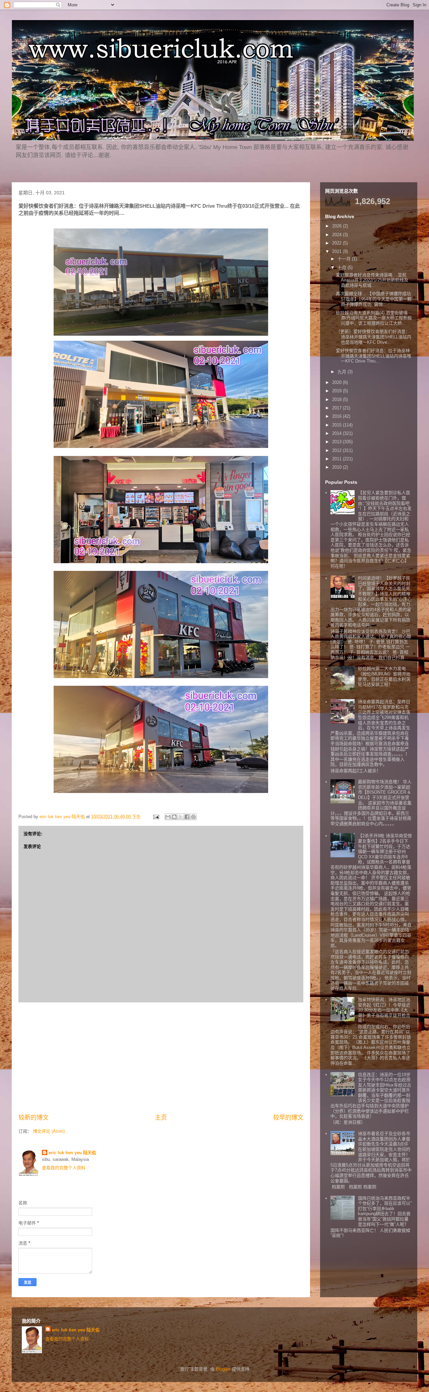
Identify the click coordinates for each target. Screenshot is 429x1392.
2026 (337, 225)
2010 (337, 467)
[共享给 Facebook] (187, 816)
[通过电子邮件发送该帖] (156, 816)
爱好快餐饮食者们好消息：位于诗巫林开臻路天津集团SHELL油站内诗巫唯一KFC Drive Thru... (373, 355)
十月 (343, 267)
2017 (337, 407)
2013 (337, 441)
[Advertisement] (160, 1058)
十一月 (345, 258)
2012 (337, 450)
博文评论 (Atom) (49, 1131)
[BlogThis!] (174, 816)
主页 (161, 1117)
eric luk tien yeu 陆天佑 (72, 1152)
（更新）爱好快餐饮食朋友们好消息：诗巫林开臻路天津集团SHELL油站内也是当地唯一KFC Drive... (373, 336)
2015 (337, 424)
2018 (337, 399)
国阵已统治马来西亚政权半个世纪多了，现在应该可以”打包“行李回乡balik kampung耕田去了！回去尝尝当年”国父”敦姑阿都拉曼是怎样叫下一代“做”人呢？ (385, 1211)
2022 (337, 243)
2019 (337, 390)
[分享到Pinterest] (193, 816)
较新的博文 (33, 1117)
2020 (337, 382)
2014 (337, 433)
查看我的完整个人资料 (63, 1167)
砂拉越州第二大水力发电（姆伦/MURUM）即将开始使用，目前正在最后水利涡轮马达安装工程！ (384, 676)
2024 (337, 234)
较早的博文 (288, 1117)
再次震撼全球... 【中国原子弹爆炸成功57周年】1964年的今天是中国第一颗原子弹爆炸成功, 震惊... (374, 299)
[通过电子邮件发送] (168, 816)
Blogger (223, 1369)
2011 (337, 458)
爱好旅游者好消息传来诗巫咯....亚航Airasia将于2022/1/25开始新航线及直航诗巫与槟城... (372, 280)
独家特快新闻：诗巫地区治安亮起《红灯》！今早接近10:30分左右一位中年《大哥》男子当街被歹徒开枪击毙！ (384, 1010)
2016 (337, 416)
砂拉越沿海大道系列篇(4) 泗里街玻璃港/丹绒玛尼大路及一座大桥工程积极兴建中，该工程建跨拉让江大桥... (374, 318)
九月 (343, 371)
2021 (337, 251)
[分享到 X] (180, 816)
